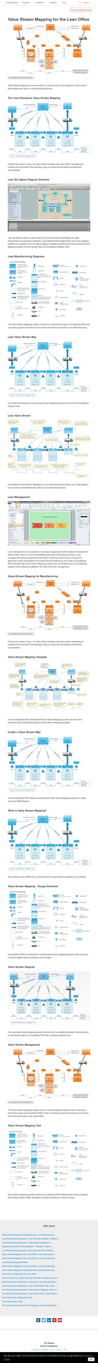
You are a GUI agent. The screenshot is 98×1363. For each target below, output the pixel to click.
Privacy (58, 1350)
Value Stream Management (24, 1044)
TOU (65, 1350)
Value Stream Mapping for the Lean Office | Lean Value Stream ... (29, 1254)
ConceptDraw (12, 2)
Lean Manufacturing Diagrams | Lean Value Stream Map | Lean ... (29, 1285)
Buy (64, 2)
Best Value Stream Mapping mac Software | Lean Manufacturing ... (29, 1281)
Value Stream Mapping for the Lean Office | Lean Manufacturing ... (29, 1258)
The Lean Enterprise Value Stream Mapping (34, 98)
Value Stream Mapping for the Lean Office (48, 19)
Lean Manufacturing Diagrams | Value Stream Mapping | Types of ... (30, 1289)
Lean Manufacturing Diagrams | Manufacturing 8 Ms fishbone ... (28, 1250)
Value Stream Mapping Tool (24, 1125)
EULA (52, 1350)
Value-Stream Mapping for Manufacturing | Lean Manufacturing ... (29, 1234)
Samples (53, 2)
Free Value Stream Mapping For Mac (17, 1297)
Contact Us (35, 1350)
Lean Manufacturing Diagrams (26, 256)
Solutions (40, 2)
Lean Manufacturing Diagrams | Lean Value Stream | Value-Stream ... (30, 1293)
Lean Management (19, 497)
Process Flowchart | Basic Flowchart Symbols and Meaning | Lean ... (30, 1277)
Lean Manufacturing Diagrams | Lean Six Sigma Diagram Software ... (30, 1238)
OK (91, 1359)
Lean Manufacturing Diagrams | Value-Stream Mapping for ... (27, 1242)
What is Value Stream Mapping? (27, 810)
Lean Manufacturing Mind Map (14, 1262)
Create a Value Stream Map (24, 732)
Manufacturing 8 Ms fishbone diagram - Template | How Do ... (27, 1246)
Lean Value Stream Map (22, 337)
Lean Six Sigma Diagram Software (28, 179)
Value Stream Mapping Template (27, 657)
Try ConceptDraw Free (81, 9)
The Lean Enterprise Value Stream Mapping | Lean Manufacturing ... (30, 1305)
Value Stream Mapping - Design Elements (33, 886)
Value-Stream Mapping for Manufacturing (33, 576)
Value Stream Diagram (21, 967)
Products (26, 2)
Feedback (44, 1350)
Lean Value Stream (19, 415)
